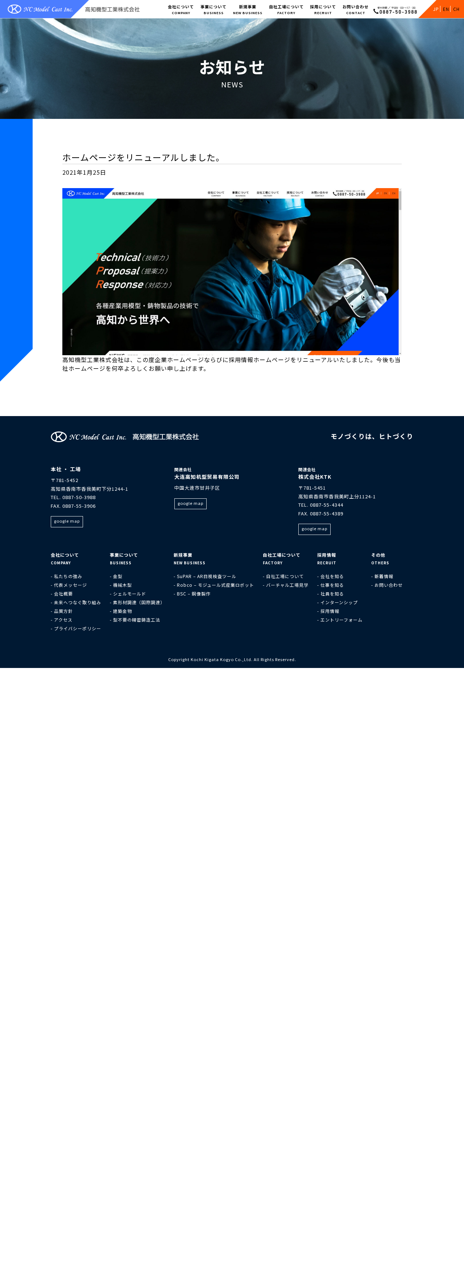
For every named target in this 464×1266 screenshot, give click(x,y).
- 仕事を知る (330, 585)
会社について (181, 9)
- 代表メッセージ (69, 585)
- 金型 (116, 576)
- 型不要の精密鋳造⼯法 (135, 620)
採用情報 (326, 555)
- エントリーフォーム (339, 620)
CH (456, 9)
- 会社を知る (330, 576)
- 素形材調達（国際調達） (137, 602)
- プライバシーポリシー (76, 628)
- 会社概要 (62, 593)
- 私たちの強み (66, 576)
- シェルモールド (128, 593)
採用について (323, 9)
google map (67, 521)
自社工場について (286, 9)
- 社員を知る (330, 593)
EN (446, 9)
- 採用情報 (328, 611)
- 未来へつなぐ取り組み (76, 602)
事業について (213, 9)
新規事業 (247, 9)
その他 (378, 555)
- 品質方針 (62, 611)
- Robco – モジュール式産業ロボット (214, 585)
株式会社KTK (314, 476)
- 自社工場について (283, 576)
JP (436, 9)
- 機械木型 (121, 585)
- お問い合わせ (387, 585)
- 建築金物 (121, 611)
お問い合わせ (356, 9)
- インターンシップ (337, 602)
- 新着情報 (382, 576)
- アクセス (61, 620)
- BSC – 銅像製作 (192, 593)
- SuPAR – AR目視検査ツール (205, 576)
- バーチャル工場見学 (285, 585)
